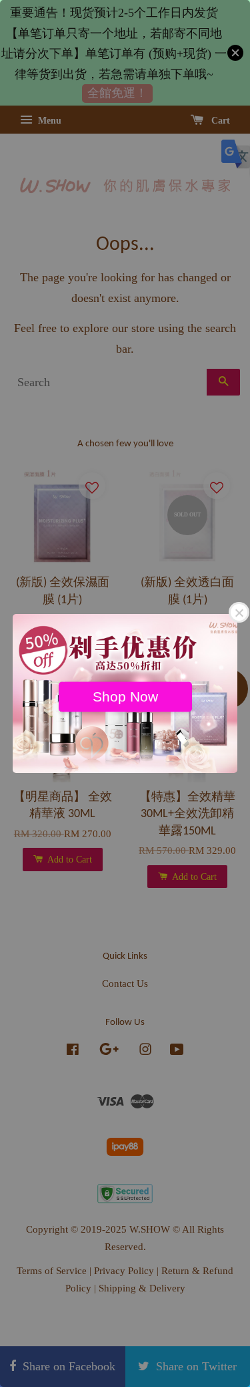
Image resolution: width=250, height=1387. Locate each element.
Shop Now (125, 696)
